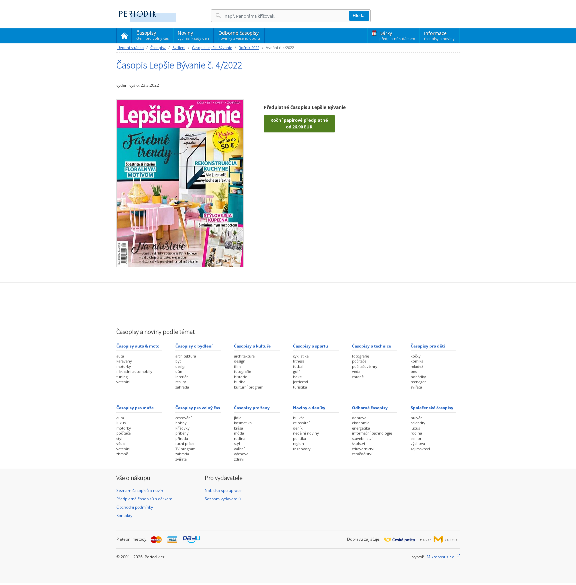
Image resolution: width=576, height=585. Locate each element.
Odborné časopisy (239, 35)
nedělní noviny (306, 433)
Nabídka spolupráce (223, 490)
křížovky (182, 428)
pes (414, 371)
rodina (239, 438)
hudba (239, 381)
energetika (361, 428)
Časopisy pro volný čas (197, 408)
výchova (241, 453)
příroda (181, 438)
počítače (359, 361)
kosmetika (243, 422)
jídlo (238, 417)
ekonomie (360, 422)
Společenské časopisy (432, 408)
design (181, 366)
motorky (123, 366)
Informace (439, 35)
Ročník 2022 (249, 47)
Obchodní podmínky (134, 507)
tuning (122, 376)
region (298, 443)
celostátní (301, 422)
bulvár (298, 417)
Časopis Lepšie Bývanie (212, 47)
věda (356, 371)
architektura (185, 356)
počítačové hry (364, 366)
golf (296, 371)
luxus (121, 422)
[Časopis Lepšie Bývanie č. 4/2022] (180, 183)
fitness (298, 361)
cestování (183, 417)
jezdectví (300, 381)
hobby (181, 422)
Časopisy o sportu (310, 346)
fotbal (298, 366)
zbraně (358, 376)
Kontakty (124, 515)
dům (179, 371)
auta (120, 356)
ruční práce (184, 443)
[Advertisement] (288, 301)
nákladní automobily (134, 371)
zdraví (239, 459)
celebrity (418, 422)
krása (238, 428)
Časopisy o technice (371, 346)
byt (178, 361)
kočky (416, 356)
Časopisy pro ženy (252, 408)
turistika (300, 387)
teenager (418, 381)
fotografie (242, 371)
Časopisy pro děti (428, 346)
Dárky (397, 35)
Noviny (193, 35)
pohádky (418, 376)
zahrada (182, 387)
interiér (181, 376)
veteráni (123, 381)
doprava (359, 417)
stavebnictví (362, 438)
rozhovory (302, 448)
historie (240, 376)
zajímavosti (420, 448)
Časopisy (152, 36)
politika (299, 438)
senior (416, 438)
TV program (185, 448)
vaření (239, 448)
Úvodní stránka (130, 47)
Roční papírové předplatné (299, 123)
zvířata (416, 387)
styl (119, 438)
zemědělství (362, 453)
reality (180, 381)
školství (358, 443)
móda (239, 433)
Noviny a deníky (309, 408)
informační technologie (372, 433)
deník (298, 428)
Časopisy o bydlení (194, 346)
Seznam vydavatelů (223, 499)
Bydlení (178, 47)
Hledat (359, 15)
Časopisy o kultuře (252, 346)
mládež (417, 366)
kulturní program (248, 387)
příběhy (182, 433)
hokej (298, 376)
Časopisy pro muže (135, 408)
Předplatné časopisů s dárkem (144, 499)
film (237, 366)
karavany (124, 361)
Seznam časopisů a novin (139, 490)
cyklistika (301, 356)
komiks (417, 361)
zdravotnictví (363, 448)
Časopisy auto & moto (137, 346)
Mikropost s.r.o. (441, 557)
